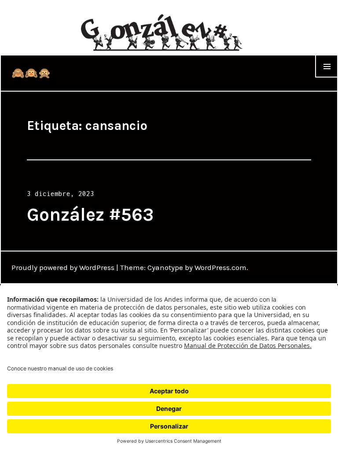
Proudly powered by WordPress (62, 267)
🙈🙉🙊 (31, 73)
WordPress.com (220, 267)
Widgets (326, 77)
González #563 (90, 214)
